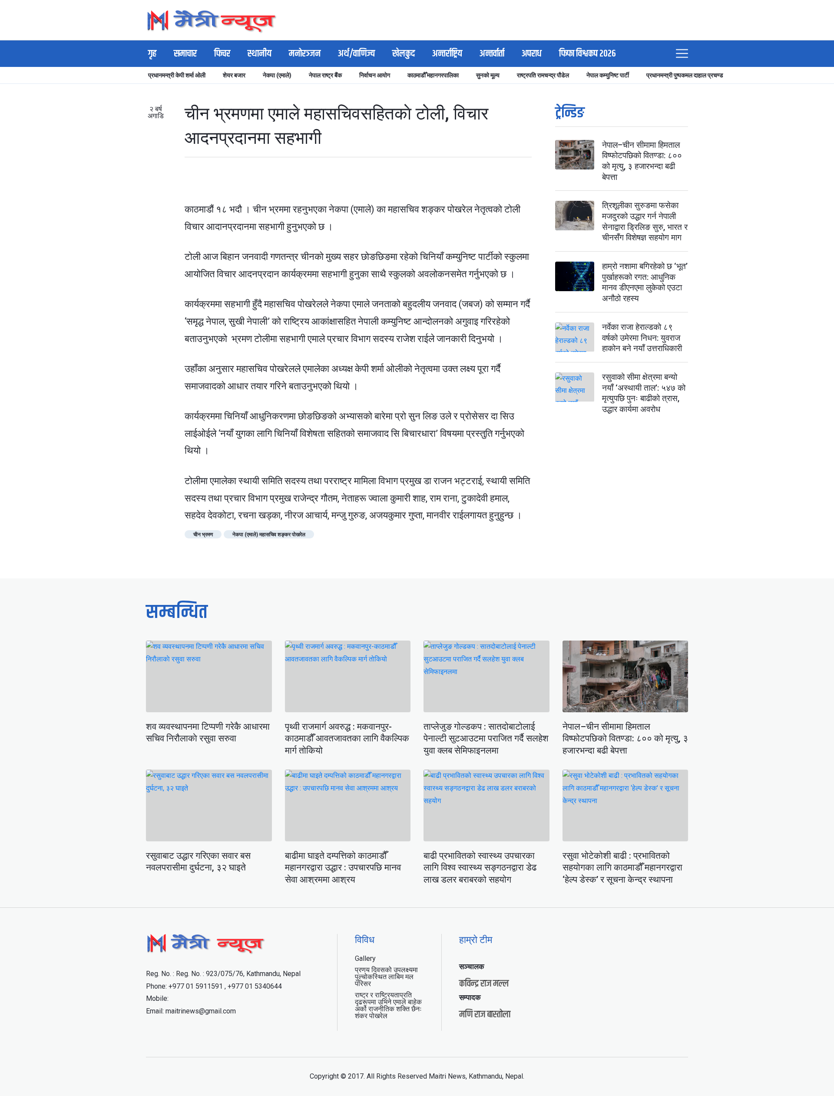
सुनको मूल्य (488, 75)
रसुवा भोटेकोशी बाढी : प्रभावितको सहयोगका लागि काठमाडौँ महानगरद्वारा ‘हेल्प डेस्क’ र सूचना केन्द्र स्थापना (622, 867)
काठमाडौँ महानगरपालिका (433, 75)
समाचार (185, 53)
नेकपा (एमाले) (277, 75)
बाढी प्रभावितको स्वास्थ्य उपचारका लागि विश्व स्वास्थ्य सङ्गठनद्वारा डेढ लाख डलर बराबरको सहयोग (480, 867)
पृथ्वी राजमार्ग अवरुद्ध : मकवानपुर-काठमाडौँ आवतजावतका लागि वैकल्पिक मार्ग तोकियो (347, 738)
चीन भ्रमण (203, 534)
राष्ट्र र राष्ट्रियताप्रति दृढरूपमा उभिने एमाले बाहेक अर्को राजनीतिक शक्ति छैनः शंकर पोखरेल (388, 1005)
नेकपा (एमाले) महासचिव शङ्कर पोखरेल (268, 534)
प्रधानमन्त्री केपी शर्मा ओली (176, 75)
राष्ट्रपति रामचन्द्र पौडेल (543, 75)
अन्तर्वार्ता (492, 53)
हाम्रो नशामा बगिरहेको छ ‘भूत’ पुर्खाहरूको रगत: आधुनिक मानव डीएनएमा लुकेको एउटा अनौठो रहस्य (645, 283)
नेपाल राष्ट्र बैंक (325, 75)
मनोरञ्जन (305, 53)
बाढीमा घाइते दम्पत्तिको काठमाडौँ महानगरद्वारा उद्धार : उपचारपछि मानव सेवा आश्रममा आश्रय (343, 867)
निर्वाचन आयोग (374, 75)
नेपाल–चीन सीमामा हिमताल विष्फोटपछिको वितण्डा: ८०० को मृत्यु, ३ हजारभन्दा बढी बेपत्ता (642, 161)
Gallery (365, 958)
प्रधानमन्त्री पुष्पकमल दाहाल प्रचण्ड (684, 75)
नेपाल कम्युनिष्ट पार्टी (607, 75)
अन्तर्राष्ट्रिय (447, 53)
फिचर (222, 53)
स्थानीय (259, 53)
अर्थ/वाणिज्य (356, 53)
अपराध (532, 53)
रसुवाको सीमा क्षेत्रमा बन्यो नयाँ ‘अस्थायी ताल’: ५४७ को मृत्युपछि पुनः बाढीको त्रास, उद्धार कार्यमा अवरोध (643, 393)
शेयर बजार (234, 75)
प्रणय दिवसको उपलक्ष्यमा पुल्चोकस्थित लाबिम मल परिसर (386, 977)
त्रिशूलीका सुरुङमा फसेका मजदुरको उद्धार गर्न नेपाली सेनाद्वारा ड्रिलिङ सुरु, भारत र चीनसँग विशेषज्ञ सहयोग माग (645, 222)
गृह (152, 53)
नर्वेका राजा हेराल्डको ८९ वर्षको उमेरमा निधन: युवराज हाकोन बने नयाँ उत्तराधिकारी (642, 338)
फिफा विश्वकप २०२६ (587, 53)
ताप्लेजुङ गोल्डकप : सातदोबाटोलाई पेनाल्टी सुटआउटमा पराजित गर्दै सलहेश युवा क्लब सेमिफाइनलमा (486, 738)
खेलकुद (403, 53)
